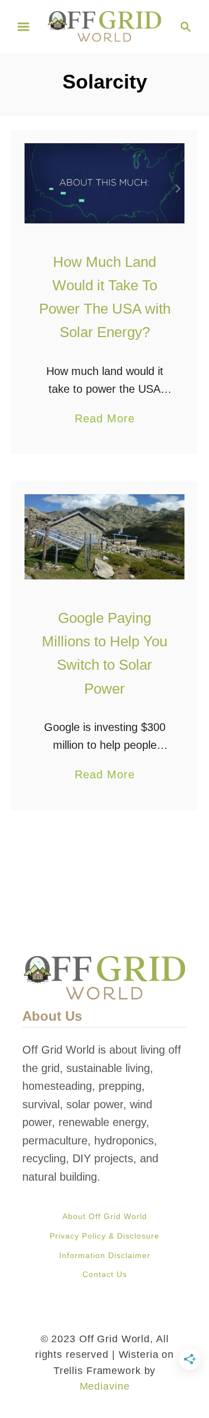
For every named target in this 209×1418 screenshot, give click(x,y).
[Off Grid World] (104, 26)
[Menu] (23, 26)
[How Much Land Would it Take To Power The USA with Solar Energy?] (104, 183)
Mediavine (105, 1386)
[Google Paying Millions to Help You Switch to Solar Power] (104, 536)
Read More (105, 420)
